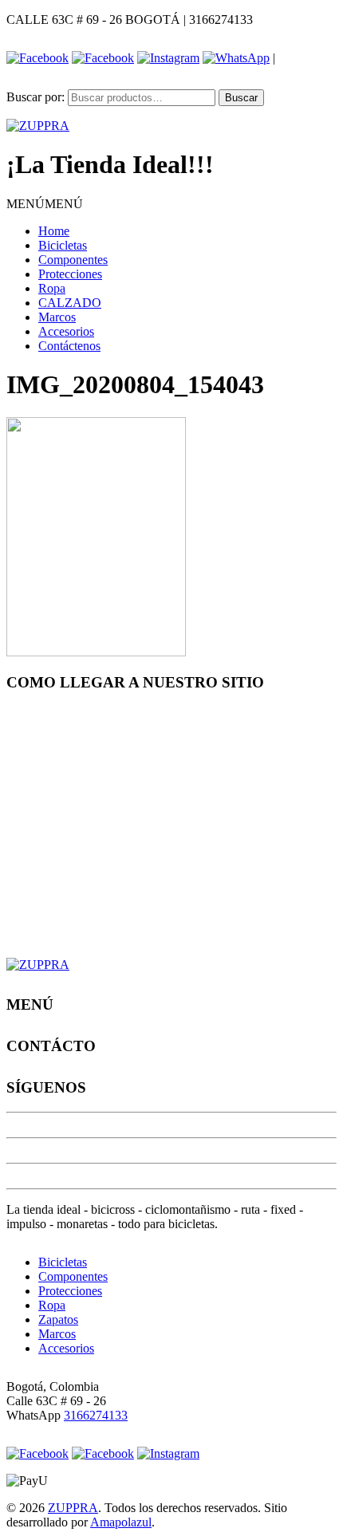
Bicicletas (62, 245)
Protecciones (70, 274)
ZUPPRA (73, 1507)
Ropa (51, 288)
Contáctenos (69, 345)
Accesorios (66, 331)
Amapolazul (121, 1522)
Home (53, 231)
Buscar (241, 98)
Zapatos (58, 1319)
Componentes (73, 259)
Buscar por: (35, 97)
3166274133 (96, 1415)
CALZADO (69, 302)
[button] (44, 204)
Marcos (57, 317)
